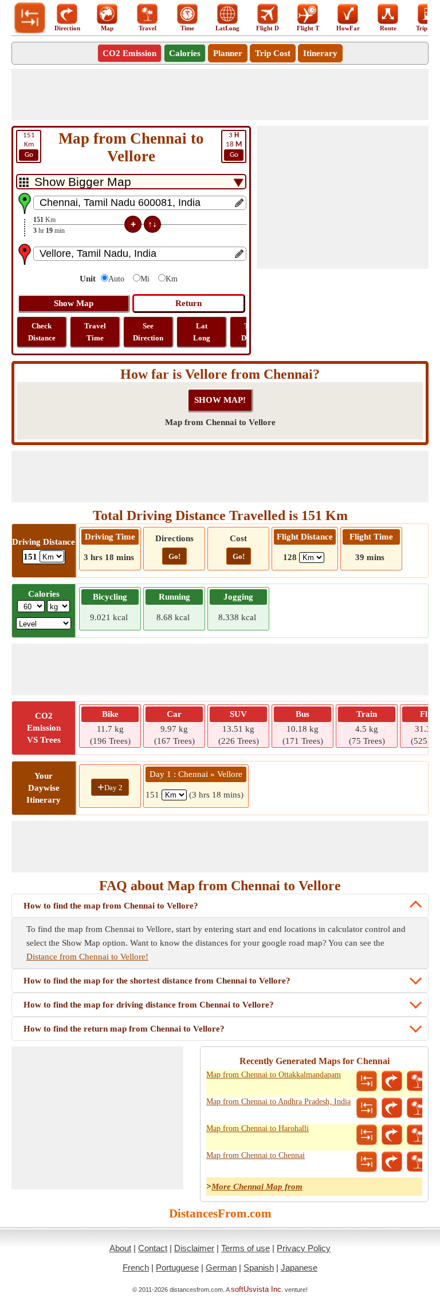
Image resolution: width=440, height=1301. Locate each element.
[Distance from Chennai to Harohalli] (366, 1135)
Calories (185, 53)
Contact (152, 1248)
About (120, 1248)
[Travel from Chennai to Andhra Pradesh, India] (417, 1108)
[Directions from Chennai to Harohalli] (391, 1135)
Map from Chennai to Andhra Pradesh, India (278, 1101)
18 (234, 145)
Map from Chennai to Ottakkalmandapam (273, 1074)
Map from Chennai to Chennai (255, 1155)
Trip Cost (272, 53)
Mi (145, 279)
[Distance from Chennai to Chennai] (366, 1162)
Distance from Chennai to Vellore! (87, 956)
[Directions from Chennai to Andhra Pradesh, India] (391, 1108)
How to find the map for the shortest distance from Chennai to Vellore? (156, 980)
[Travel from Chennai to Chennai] (417, 1162)
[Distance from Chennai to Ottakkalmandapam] (366, 1081)
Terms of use (245, 1248)
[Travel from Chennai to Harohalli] (417, 1135)
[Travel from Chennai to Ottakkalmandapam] (417, 1081)
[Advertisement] (220, 94)
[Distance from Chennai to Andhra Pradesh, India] (366, 1108)
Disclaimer (194, 1248)
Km (29, 145)
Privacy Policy (304, 1248)
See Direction (148, 332)
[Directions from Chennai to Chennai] (391, 1162)
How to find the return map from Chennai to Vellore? (124, 1028)
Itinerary (320, 53)
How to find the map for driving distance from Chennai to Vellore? (148, 1004)
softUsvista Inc (256, 1289)
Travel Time (95, 332)
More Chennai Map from (256, 1186)
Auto (116, 279)
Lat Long (201, 332)
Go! (174, 556)
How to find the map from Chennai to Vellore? (110, 905)
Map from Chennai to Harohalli (257, 1128)
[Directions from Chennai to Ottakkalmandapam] (391, 1081)
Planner (227, 53)
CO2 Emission (129, 53)
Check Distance (42, 332)
